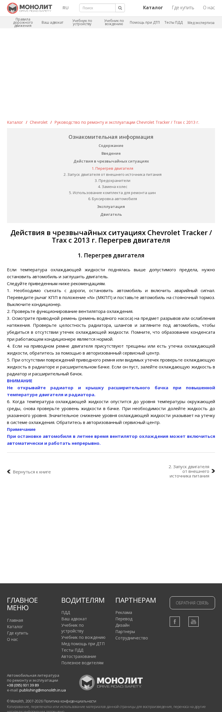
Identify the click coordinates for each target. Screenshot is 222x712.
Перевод (123, 618)
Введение (111, 153)
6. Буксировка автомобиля (112, 198)
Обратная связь (192, 603)
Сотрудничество (131, 638)
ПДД (65, 612)
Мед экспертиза (201, 22)
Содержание (111, 145)
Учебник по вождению (114, 22)
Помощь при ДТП (145, 22)
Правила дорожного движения (23, 22)
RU (65, 7)
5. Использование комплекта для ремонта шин (112, 192)
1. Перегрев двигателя (112, 168)
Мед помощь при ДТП (83, 643)
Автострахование (78, 656)
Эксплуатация (111, 206)
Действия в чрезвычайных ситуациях (111, 161)
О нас (209, 7)
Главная (15, 620)
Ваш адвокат (52, 22)
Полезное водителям (82, 662)
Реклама (123, 612)
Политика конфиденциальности (70, 701)
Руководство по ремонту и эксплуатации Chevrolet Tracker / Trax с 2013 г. (126, 122)
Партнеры (125, 631)
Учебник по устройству (82, 22)
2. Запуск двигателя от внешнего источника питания (113, 174)
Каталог (15, 122)
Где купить (183, 7)
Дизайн (122, 625)
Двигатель (111, 214)
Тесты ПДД (173, 22)
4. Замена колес (112, 186)
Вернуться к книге (32, 471)
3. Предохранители (112, 180)
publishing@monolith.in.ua (42, 690)
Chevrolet (39, 122)
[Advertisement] (111, 76)
